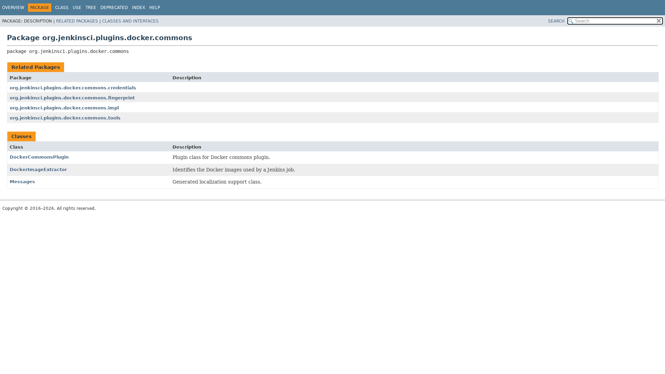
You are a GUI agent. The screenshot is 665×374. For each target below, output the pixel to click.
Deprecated (114, 7)
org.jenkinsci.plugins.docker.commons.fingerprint (72, 97)
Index (138, 7)
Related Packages (77, 21)
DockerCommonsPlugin (39, 157)
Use (77, 7)
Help (154, 7)
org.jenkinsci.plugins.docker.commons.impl (64, 107)
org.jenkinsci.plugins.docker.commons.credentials (73, 87)
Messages (22, 181)
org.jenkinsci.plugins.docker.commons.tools (65, 118)
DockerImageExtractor (38, 169)
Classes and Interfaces (130, 21)
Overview (13, 7)
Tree (91, 7)
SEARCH (556, 21)
